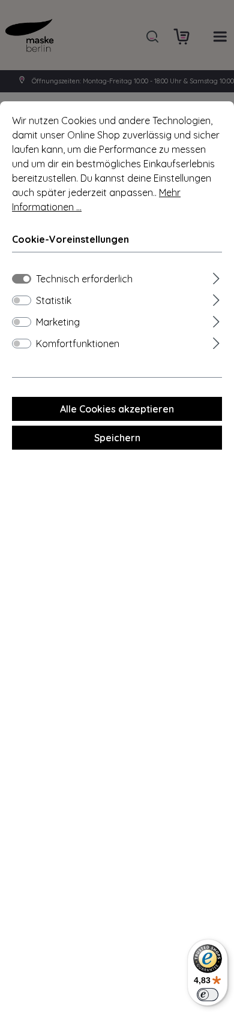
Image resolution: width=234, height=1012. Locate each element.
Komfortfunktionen (77, 344)
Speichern (117, 438)
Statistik (53, 300)
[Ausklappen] (216, 276)
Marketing (58, 322)
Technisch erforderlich (84, 279)
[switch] (21, 300)
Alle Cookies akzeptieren (117, 409)
